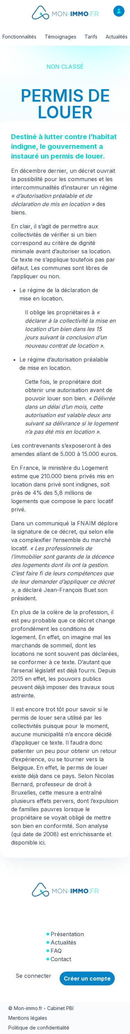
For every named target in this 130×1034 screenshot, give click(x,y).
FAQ (56, 950)
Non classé (65, 66)
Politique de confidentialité (38, 1028)
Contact (61, 959)
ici (41, 842)
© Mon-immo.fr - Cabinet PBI (40, 1008)
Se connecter (33, 975)
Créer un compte (87, 978)
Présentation (67, 934)
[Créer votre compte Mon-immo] (118, 11)
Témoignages (60, 37)
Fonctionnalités (19, 37)
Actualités (117, 37)
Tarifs (91, 37)
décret (86, 170)
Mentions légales (27, 1018)
